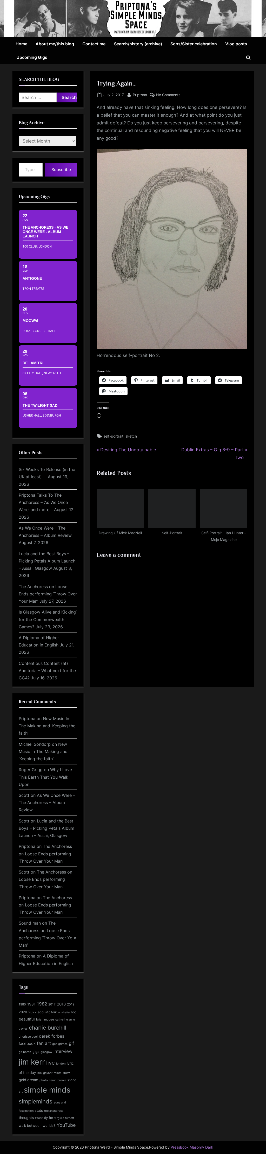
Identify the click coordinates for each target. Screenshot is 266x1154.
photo (43, 1080)
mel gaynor (44, 1073)
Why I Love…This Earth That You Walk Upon (47, 777)
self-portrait (113, 436)
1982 (42, 1004)
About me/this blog (55, 43)
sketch (131, 436)
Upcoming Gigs (31, 57)
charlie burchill (47, 1027)
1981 (31, 1004)
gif (71, 1043)
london (60, 1063)
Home (21, 43)
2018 (61, 1004)
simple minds (47, 1089)
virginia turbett (64, 1118)
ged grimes (60, 1044)
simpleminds (35, 1101)
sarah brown (57, 1080)
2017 (52, 1004)
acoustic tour (47, 1012)
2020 (23, 1012)
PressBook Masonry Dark (192, 1147)
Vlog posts (236, 43)
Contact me (93, 43)
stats (39, 1110)
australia (64, 1012)
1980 (22, 1004)
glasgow (46, 1052)
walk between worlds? (37, 1126)
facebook (27, 1043)
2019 (70, 1004)
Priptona (140, 94)
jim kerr (32, 1061)
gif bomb (25, 1052)
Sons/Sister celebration (193, 43)
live (50, 1063)
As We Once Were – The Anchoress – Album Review (47, 803)
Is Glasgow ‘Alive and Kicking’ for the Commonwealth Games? (48, 619)
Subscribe (61, 169)
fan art (44, 1043)
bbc (73, 1012)
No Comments (168, 95)
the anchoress (53, 1111)
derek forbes (51, 1036)
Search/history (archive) (138, 43)
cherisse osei (28, 1036)
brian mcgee (45, 1019)
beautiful (27, 1019)
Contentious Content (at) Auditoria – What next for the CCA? (47, 671)
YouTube (66, 1125)
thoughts (26, 1118)
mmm (58, 1073)
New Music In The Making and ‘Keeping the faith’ (47, 726)
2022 (32, 1012)
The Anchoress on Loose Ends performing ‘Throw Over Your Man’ (48, 594)
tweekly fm (44, 1118)
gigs (35, 1052)
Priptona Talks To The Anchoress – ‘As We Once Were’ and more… (43, 502)
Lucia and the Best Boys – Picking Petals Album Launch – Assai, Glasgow (47, 561)
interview (63, 1051)
